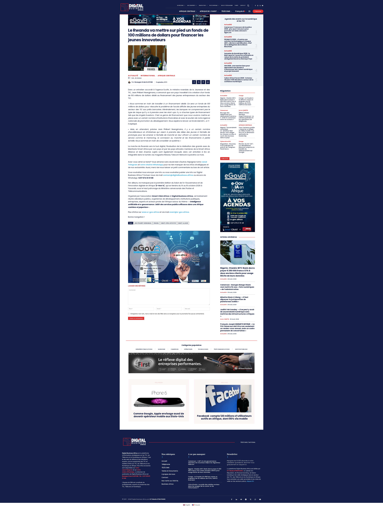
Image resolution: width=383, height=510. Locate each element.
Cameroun (224, 110)
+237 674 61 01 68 (145, 178)
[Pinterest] (203, 82)
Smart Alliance (183, 223)
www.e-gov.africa (150, 212)
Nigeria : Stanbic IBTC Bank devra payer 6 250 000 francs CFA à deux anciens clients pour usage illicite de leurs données (228, 102)
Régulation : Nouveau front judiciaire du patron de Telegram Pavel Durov (228, 146)
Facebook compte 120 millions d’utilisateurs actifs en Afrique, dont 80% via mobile (224, 417)
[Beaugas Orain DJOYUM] (130, 82)
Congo (241, 95)
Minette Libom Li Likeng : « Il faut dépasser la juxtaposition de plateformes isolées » (234, 299)
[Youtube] (262, 5)
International (148, 76)
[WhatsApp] (208, 82)
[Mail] (241, 499)
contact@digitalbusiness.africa (178, 175)
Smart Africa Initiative (168, 223)
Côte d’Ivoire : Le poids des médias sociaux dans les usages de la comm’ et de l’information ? (203, 486)
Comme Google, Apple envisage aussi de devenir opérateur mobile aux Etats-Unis (158, 415)
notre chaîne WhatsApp (151, 164)
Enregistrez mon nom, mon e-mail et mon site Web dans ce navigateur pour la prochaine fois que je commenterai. (167, 314)
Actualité (133, 76)
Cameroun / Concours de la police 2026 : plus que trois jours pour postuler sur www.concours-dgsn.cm (238, 30)
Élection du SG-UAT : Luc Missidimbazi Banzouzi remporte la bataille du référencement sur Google (246, 148)
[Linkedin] (236, 499)
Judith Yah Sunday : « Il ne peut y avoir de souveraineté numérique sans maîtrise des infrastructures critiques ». (237, 312)
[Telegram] (246, 499)
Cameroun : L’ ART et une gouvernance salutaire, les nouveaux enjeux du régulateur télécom (204, 462)
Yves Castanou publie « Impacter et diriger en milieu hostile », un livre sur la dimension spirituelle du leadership (247, 132)
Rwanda (156, 223)
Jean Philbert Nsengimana (143, 223)
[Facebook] (255, 5)
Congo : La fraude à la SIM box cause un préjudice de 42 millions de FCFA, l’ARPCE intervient (246, 101)
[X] (260, 5)
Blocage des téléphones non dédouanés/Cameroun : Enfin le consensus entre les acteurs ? (228, 116)
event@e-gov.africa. (179, 212)
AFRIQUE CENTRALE (166, 76)
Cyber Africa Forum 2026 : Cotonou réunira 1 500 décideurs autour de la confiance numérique (238, 80)
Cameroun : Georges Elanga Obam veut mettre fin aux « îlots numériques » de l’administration (237, 287)
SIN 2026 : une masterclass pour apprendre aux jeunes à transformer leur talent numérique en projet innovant (238, 68)
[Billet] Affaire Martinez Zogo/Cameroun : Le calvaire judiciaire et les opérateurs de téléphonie (246, 117)
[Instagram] (258, 5)
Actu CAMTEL (243, 110)
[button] (248, 5)
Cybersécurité (225, 141)
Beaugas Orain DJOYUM (144, 82)
